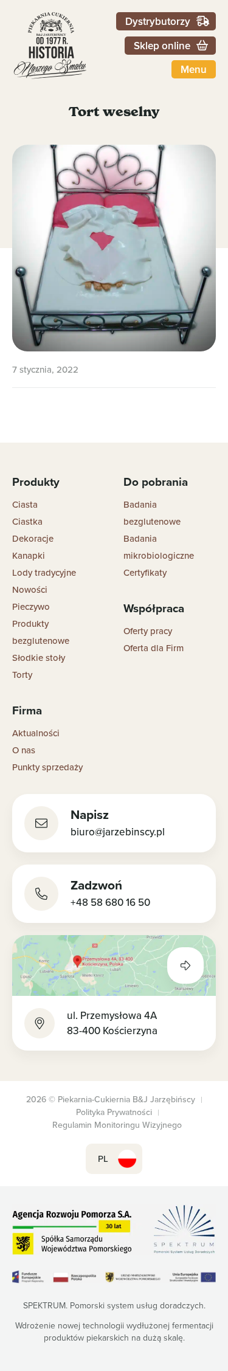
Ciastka (27, 521)
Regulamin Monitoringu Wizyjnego (117, 1125)
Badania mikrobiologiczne (158, 547)
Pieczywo (31, 606)
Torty (22, 674)
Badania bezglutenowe (152, 513)
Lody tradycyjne (44, 572)
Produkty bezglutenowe (40, 632)
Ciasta (25, 504)
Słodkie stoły (38, 657)
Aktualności (36, 733)
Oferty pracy (147, 630)
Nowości (29, 589)
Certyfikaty (145, 572)
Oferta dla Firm (153, 647)
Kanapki (28, 555)
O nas (23, 750)
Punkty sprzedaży (47, 767)
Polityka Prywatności (114, 1112)
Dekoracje (33, 538)
